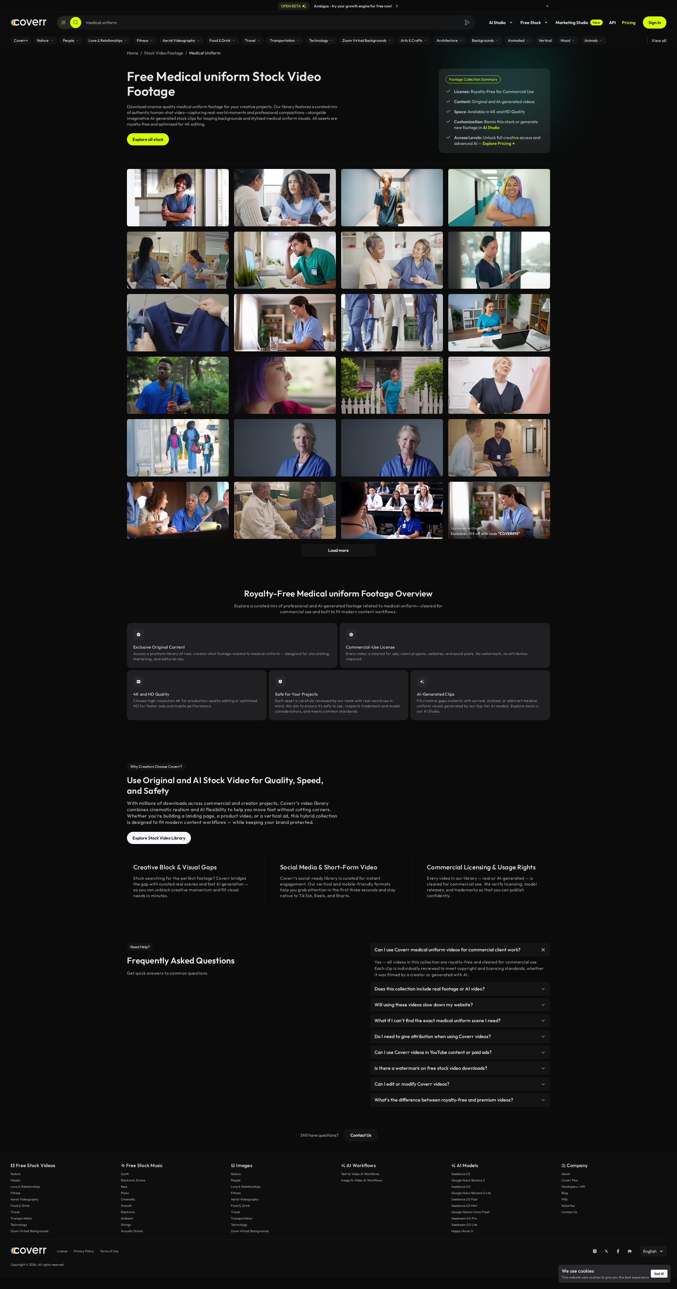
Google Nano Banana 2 (468, 1180)
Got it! (659, 1274)
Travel (15, 1212)
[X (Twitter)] (606, 1251)
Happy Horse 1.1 (462, 1231)
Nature (15, 1174)
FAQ (564, 1199)
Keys (124, 1187)
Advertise (568, 1206)
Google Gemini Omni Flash (470, 1212)
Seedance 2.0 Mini (464, 1206)
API (612, 22)
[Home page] (28, 22)
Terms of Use (109, 1251)
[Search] (75, 22)
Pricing (628, 22)
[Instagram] (595, 1251)
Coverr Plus (569, 1180)
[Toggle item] (543, 950)
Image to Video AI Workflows (361, 1180)
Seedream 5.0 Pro (464, 1218)
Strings (126, 1225)
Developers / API (573, 1187)
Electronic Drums (133, 1180)
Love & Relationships (25, 1187)
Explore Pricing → (499, 143)
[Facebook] (618, 1251)
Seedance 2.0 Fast (464, 1199)
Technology (19, 1225)
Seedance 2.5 (460, 1174)
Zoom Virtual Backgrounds (29, 1231)
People (15, 1180)
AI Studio (497, 22)
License (62, 1251)
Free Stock (530, 22)
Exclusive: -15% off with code (485, 533)
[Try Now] (397, 6)
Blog (564, 1193)
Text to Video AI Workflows (360, 1174)
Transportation (21, 1218)
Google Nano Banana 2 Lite (471, 1193)
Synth (125, 1174)
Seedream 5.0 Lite (464, 1225)
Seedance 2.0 (460, 1187)
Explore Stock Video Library (158, 838)
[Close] (547, 6)
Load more (338, 550)
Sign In (654, 22)
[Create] (63, 22)
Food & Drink (20, 1206)
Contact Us (360, 1135)
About (565, 1174)
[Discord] (629, 1251)
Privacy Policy (84, 1251)
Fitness (15, 1193)
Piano (125, 1193)
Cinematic (128, 1199)
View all (659, 40)
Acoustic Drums (132, 1231)
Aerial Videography (24, 1199)
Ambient (127, 1218)
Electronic (128, 1212)
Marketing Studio (578, 22)
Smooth (126, 1206)
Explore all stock (147, 139)
